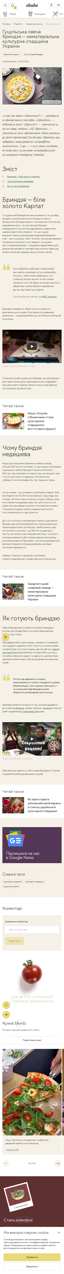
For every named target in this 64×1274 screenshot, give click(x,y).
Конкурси (40, 14)
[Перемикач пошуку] (5, 5)
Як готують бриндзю (18, 186)
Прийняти (32, 1257)
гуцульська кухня (11, 886)
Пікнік (13, 14)
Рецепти (18, 24)
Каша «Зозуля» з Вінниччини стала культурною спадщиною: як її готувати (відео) (42, 420)
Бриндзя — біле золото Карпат (23, 176)
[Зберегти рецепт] (6, 1005)
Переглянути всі (32, 1040)
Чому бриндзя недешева (20, 181)
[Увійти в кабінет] (51, 5)
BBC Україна (49, 296)
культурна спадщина (13, 882)
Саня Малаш (37, 54)
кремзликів (28, 711)
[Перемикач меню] (59, 5)
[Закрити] (58, 1232)
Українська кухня (34, 24)
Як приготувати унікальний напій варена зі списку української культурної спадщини (44, 805)
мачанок (47, 708)
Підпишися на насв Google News (23, 855)
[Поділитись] (6, 1015)
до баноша (18, 708)
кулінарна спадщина (35, 882)
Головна (6, 24)
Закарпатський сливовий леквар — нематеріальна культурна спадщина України (42, 591)
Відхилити (32, 1266)
